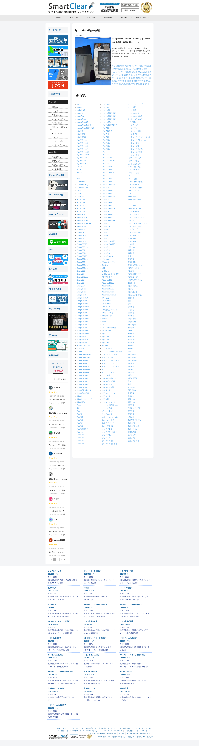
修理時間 (131, 253)
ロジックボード (133, 235)
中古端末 (131, 244)
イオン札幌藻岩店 (90, 621)
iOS (78, 408)
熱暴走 (130, 351)
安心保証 (131, 310)
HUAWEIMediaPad (84, 357)
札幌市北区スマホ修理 (130, 84)
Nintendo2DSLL (108, 283)
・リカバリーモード (57, 137)
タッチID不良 (107, 429)
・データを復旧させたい (58, 145)
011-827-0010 (89, 674)
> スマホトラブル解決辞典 (120, 728)
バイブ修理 (132, 122)
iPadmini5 (80, 444)
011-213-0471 (53, 574)
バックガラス (133, 128)
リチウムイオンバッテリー (137, 223)
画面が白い (132, 357)
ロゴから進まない (134, 232)
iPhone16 (105, 211)
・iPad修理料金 (55, 157)
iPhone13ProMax (108, 184)
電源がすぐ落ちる (134, 420)
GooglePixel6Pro (83, 333)
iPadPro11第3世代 (109, 116)
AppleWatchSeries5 (84, 125)
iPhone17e (106, 226)
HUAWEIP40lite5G (84, 390)
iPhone (104, 152)
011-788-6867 (53, 674)
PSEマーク (106, 307)
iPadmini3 (80, 438)
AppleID (80, 113)
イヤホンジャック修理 (110, 360)
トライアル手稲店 (126, 571)
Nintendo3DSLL (108, 289)
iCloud (79, 396)
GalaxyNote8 (81, 226)
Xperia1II (105, 336)
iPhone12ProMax (108, 173)
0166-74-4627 (89, 641)
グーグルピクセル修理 (120, 75)
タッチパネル (107, 435)
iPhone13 (105, 176)
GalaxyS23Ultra (82, 265)
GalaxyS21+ (81, 253)
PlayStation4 (107, 301)
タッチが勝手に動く (109, 432)
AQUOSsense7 (82, 158)
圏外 (129, 301)
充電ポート (132, 256)
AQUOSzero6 (82, 164)
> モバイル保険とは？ (91, 731)
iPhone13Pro (107, 182)
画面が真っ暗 (133, 360)
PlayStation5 (107, 304)
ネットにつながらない (136, 119)
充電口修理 (132, 262)
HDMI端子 (80, 348)
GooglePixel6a (82, 330)
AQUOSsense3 (82, 146)
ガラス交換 (106, 396)
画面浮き (131, 372)
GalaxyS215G (82, 256)
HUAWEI (80, 351)
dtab (78, 179)
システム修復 (107, 414)
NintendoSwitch (108, 292)
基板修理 (131, 307)
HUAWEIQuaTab (83, 393)
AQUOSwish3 (82, 161)
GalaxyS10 (81, 232)
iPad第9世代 (106, 149)
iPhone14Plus (107, 190)
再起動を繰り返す (134, 274)
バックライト (133, 134)
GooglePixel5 (82, 325)
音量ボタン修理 (133, 441)
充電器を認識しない (135, 265)
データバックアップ (135, 104)
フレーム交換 (133, 179)
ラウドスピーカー (134, 208)
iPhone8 (105, 235)
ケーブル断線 (107, 408)
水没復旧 (131, 336)
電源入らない (133, 429)
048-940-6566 (125, 674)
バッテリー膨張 (133, 155)
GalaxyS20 (81, 238)
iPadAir (79, 414)
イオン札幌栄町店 (54, 638)
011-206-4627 (89, 624)
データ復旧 (132, 107)
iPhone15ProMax (108, 208)
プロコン (131, 193)
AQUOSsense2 (82, 143)
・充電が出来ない (56, 115)
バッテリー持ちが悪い (136, 149)
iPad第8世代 (106, 146)
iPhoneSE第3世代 (109, 244)
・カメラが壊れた (56, 123)
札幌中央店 (52, 588)
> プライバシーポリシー (143, 731)
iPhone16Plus (107, 214)
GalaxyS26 (81, 271)
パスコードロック (134, 158)
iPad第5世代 (106, 137)
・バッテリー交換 (56, 111)
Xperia (104, 333)
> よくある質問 (87, 728)
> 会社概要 (129, 731)
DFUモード (81, 176)
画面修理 (131, 366)
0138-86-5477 (125, 607)
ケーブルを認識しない (110, 405)
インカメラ (106, 369)
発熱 (129, 384)
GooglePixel (81, 295)
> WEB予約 (105, 731)
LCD (104, 268)
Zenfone (105, 345)
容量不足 (131, 313)
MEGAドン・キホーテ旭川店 (95, 638)
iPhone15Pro (107, 205)
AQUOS (80, 131)
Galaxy (79, 193)
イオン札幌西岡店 (90, 671)
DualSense (81, 182)
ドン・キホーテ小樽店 (92, 571)
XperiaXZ (105, 342)
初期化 (130, 289)
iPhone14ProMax (108, 196)
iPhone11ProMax (108, 161)
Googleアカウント (83, 345)
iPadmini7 (106, 107)
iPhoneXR (106, 250)
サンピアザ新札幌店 (55, 655)
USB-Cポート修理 (109, 328)
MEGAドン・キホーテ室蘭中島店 (132, 655)
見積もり (131, 396)
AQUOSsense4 (82, 149)
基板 (129, 304)
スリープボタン (108, 426)
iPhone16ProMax (108, 220)
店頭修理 (131, 316)
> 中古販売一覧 (75, 731)
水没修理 (131, 333)
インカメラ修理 (108, 372)
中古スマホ (132, 241)
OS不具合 (105, 298)
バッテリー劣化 (133, 146)
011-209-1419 (89, 691)
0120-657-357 (89, 574)
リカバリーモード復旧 (136, 217)
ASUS (79, 170)
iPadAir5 (80, 426)
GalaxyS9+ (81, 286)
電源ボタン (132, 423)
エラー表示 (106, 375)
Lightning (105, 271)
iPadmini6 (106, 104)
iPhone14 (105, 187)
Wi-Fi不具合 (106, 330)
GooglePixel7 (82, 336)
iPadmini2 (80, 435)
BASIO (79, 173)
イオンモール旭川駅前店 (57, 705)
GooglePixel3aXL (83, 307)
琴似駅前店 (52, 604)
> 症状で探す (147, 728)
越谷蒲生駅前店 (126, 671)
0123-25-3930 (89, 591)
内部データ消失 (133, 268)
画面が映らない (133, 354)
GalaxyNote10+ (82, 220)
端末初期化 (132, 387)
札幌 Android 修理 (140, 81)
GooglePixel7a (82, 339)
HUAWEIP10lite (83, 375)
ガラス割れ (106, 399)
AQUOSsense (82, 140)
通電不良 (131, 414)
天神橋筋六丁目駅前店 (56, 688)
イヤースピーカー (108, 363)
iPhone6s (105, 229)
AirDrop (79, 104)
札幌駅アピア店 (90, 688)
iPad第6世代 (106, 140)
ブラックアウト (133, 190)
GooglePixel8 (82, 342)
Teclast (104, 319)
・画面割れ (54, 107)
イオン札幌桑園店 (126, 621)
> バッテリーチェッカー (71, 728)
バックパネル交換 (134, 131)
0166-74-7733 (125, 641)
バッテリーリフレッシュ (137, 140)
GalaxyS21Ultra (82, 259)
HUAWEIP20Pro (83, 381)
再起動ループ (133, 277)
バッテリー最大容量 (135, 152)
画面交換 (131, 363)
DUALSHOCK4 (82, 187)
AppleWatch (81, 119)
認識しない (132, 399)
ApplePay (80, 116)
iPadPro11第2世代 (109, 113)
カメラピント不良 (108, 381)
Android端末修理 (118, 66)
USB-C (104, 325)
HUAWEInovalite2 (83, 369)
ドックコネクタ (133, 113)
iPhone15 (105, 199)
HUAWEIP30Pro (83, 387)
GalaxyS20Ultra (82, 247)
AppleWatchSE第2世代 (85, 128)
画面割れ (131, 369)
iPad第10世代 (107, 128)
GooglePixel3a (82, 304)
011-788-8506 (53, 641)
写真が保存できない (135, 280)
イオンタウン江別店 (91, 655)
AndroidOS (81, 110)
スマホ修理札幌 (144, 75)
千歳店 (86, 588)
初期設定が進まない (135, 295)
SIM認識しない (107, 316)
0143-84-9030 (125, 658)
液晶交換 (131, 342)
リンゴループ (133, 229)
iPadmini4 (80, 441)
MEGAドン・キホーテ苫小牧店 (95, 604)
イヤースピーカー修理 (110, 366)
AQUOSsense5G (83, 152)
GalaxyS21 (81, 250)
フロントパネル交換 (135, 187)
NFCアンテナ (107, 277)
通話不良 (131, 411)
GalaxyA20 (81, 196)
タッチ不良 (106, 438)
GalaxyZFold (81, 292)
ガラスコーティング (109, 393)
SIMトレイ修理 (107, 313)
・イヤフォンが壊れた (58, 119)
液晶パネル (132, 339)
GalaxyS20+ (81, 241)
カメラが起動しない (109, 378)
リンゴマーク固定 (134, 226)
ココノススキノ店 (54, 571)
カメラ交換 (106, 390)
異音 (129, 381)
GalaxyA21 (81, 199)
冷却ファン (132, 283)
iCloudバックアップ (84, 399)
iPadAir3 (80, 420)
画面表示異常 (133, 378)
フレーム (131, 176)
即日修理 (129, 81)
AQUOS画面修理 (120, 69)
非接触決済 (132, 432)
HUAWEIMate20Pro (84, 354)
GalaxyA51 (81, 214)
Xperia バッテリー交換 (120, 72)
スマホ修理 (133, 75)
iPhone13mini (107, 179)
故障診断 (131, 328)
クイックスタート (108, 402)
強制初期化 (132, 322)
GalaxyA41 (81, 211)
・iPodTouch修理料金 (57, 165)
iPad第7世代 (106, 143)
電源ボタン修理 (133, 426)
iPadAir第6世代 (82, 429)
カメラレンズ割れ (108, 387)
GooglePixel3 (82, 301)
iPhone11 (105, 155)
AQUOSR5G (81, 137)
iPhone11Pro (107, 158)
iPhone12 (105, 164)
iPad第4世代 (106, 134)
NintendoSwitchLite (109, 295)
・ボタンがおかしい (57, 133)
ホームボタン (133, 196)
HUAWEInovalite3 (83, 372)
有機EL (130, 330)
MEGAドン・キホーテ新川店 (59, 621)
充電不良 (131, 259)
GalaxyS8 (80, 280)
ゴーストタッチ (108, 411)
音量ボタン (132, 438)
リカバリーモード (134, 214)
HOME (59, 728)
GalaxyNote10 (82, 217)
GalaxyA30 (81, 205)
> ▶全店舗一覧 (116, 731)
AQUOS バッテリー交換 (134, 66)
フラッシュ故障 (133, 173)
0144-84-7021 (89, 607)
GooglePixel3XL (83, 310)
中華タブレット (133, 247)
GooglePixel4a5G (83, 319)
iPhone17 (105, 223)
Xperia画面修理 (145, 72)
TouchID (105, 322)
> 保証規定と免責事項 (97, 733)
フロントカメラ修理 (135, 182)
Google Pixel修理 (133, 69)
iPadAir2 (80, 417)
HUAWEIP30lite (83, 384)
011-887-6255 (89, 658)
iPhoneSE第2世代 (109, 241)
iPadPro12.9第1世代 (109, 125)
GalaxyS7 (80, 274)
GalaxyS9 (80, 283)
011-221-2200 (53, 591)
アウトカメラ (107, 348)
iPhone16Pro (107, 217)
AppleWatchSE (82, 122)
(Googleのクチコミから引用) (56, 403)
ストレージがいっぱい (110, 417)
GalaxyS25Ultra (82, 268)
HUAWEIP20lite (83, 378)
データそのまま (108, 441)
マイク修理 (132, 205)
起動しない (132, 402)
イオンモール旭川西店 (128, 638)
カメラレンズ (107, 384)
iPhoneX (105, 247)
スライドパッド (108, 423)
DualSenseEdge (83, 184)
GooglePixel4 (82, 313)
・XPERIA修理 (55, 161)
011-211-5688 (125, 624)
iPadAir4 (80, 423)
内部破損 (131, 271)
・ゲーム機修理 (55, 169)
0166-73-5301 (53, 708)
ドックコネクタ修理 (135, 116)
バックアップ (133, 125)
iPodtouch (106, 259)
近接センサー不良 (134, 408)
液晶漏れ (131, 348)
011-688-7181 (53, 607)
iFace (79, 405)
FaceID (79, 190)
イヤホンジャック (108, 357)
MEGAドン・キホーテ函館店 (131, 604)
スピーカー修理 (108, 420)
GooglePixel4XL (83, 322)
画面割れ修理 (144, 84)
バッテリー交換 (133, 143)
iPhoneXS (106, 253)
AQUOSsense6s (83, 155)
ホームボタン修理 (134, 199)
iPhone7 (105, 232)
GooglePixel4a (82, 316)
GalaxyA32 (81, 208)
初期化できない (133, 292)
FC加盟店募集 (111, 733)
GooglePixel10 (82, 298)
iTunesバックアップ (109, 262)
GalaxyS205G (82, 244)
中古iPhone (132, 238)
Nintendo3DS (107, 286)
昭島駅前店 (124, 688)
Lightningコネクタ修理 (110, 274)
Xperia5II (105, 339)
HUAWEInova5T (83, 366)
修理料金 (131, 250)
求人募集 (121, 733)
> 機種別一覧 (63, 731)
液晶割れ (131, 345)
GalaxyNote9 (81, 229)
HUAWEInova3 (82, 363)
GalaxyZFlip (81, 289)
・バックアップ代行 (57, 141)
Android (80, 107)
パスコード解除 (133, 161)
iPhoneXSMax (107, 256)
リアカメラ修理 (133, 211)
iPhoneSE (106, 238)
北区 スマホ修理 (120, 81)
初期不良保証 (133, 286)
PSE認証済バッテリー (110, 310)
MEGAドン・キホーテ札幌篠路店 (60, 671)
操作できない (133, 325)
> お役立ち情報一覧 (102, 728)
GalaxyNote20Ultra (84, 223)
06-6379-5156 (53, 691)
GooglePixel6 (82, 328)
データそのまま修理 (133, 78)
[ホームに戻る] (99, 7)
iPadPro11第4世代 (109, 119)
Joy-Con (105, 265)
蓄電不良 (131, 393)
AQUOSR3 (81, 134)
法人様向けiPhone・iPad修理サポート (139, 733)
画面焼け (131, 375)
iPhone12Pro (107, 170)
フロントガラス (133, 184)
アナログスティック (109, 354)
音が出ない (132, 435)
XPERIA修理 (134, 72)
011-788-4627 (125, 591)
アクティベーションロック (112, 351)
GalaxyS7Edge (82, 277)
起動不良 (131, 405)
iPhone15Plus (107, 202)
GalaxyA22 (81, 202)
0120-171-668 (53, 624)
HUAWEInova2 (82, 360)
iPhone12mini (107, 167)
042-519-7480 (125, 691)
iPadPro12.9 (106, 122)
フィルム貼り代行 (134, 167)
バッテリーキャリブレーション (139, 137)
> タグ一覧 (136, 728)
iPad (78, 411)
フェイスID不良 (133, 170)
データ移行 (132, 110)
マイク (130, 202)
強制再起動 (132, 319)
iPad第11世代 (107, 131)
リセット (131, 220)
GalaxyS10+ (81, 235)
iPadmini (80, 432)
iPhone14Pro (107, 193)
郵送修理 (131, 417)
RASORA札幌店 (126, 588)
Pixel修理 (143, 69)
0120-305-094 (53, 658)
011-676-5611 (125, 574)
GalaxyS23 (81, 262)
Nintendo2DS (107, 280)
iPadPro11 (106, 110)
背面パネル (132, 390)
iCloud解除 (81, 402)
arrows (79, 167)
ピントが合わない (134, 164)
